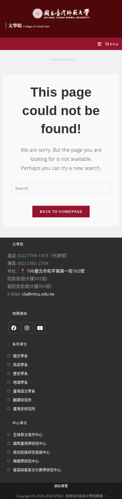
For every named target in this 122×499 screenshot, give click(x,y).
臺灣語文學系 (24, 391)
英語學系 (20, 364)
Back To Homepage (61, 211)
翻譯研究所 (22, 399)
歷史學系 (20, 373)
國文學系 (20, 355)
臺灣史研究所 (24, 408)
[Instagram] (27, 327)
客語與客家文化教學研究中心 (37, 469)
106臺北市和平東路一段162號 (56, 271)
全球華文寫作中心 (28, 434)
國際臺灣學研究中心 (29, 443)
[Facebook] (14, 327)
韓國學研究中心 (26, 460)
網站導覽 (61, 486)
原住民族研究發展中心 (31, 452)
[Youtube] (40, 327)
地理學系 (20, 382)
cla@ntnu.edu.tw (38, 294)
